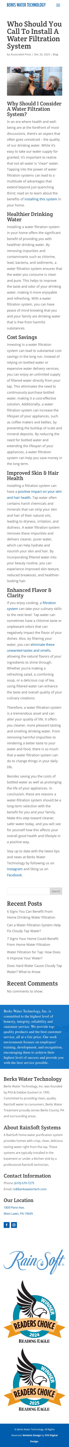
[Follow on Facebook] (7, 1225)
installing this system (40, 199)
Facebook (14, 875)
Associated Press (21, 54)
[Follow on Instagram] (14, 1225)
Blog (55, 54)
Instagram (15, 869)
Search (56, 891)
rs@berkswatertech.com (30, 1189)
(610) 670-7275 (24, 1183)
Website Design (32, 1435)
